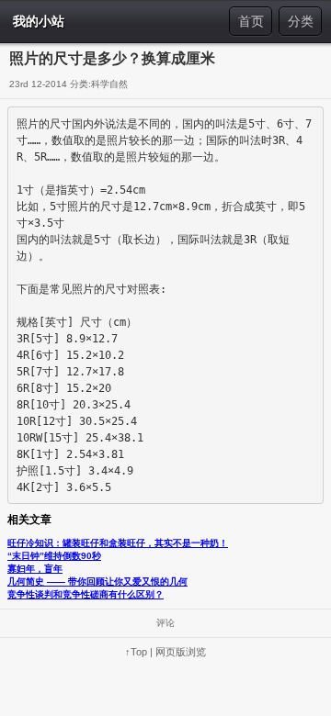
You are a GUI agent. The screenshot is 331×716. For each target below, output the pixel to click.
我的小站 (38, 21)
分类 (301, 21)
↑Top (136, 651)
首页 (251, 21)
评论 (165, 623)
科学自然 (109, 84)
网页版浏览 (180, 651)
